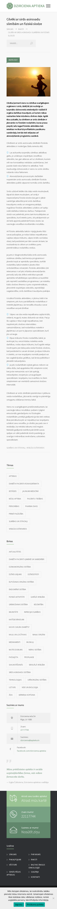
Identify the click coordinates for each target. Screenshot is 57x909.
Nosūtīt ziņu (30, 831)
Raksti (21, 29)
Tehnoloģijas (15, 680)
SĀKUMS (13, 854)
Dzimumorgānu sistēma (20, 567)
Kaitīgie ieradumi (16, 619)
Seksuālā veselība (37, 665)
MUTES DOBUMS (16, 649)
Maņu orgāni (39, 634)
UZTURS (12, 687)
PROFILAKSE (29, 657)
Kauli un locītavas (17, 634)
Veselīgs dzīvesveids (35, 448)
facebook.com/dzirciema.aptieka (31, 750)
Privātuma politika (35, 904)
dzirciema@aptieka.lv (29, 740)
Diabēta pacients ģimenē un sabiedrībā (26, 559)
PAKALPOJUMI (15, 859)
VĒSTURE (13, 864)
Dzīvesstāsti (33, 574)
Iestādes (12, 491)
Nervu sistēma (35, 649)
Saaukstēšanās (16, 665)
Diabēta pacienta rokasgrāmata (24, 483)
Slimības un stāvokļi (16, 448)
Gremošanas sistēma (18, 604)
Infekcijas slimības (32, 612)
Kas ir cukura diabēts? (19, 627)
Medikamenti (14, 642)
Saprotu (19, 904)
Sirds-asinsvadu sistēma (20, 672)
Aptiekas (13, 476)
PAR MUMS (36, 854)
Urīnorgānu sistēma (37, 680)
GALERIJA (35, 871)
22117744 (24, 729)
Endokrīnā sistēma (17, 589)
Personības (14, 506)
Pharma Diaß (31, 506)
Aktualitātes (15, 552)
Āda (11, 695)
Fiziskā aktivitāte (17, 597)
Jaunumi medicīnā (31, 491)
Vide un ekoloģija (30, 687)
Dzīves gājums (15, 574)
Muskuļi (30, 642)
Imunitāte (13, 612)
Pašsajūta (13, 657)
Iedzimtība (38, 604)
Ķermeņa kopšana (27, 695)
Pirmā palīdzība (16, 514)
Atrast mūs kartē (34, 800)
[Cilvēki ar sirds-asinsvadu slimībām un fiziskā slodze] (28, 82)
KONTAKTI (35, 877)
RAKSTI (34, 859)
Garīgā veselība (38, 597)
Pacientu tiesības (35, 498)
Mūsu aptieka (15, 498)
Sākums (10, 29)
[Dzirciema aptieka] (26, 6)
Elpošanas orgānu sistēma (21, 582)
